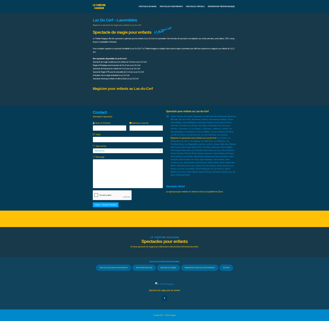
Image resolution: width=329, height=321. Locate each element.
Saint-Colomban (221, 156)
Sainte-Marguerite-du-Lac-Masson (210, 169)
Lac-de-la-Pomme (178, 135)
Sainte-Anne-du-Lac (225, 166)
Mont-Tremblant (204, 147)
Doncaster (202, 122)
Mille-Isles (224, 144)
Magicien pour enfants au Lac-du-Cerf (123, 88)
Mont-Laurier (176, 147)
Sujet (97, 134)
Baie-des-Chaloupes (218, 116)
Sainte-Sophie (192, 172)
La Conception (195, 129)
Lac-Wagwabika (191, 144)
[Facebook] (164, 298)
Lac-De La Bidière (202, 132)
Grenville (174, 126)
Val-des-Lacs (226, 172)
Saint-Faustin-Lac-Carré (189, 159)
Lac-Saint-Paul (207, 141)
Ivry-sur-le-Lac (224, 126)
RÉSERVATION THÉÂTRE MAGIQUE (221, 6)
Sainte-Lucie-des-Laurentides (183, 169)
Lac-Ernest (221, 138)
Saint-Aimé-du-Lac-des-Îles (182, 156)
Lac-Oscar (185, 141)
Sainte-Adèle (213, 163)
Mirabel (233, 144)
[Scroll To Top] (324, 318)
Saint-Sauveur (201, 163)
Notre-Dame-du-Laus (212, 150)
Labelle (225, 129)
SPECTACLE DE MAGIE (147, 6)
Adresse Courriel (140, 123)
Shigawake (197, 116)
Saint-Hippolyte (206, 159)
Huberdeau (212, 126)
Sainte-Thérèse (205, 172)
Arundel (206, 116)
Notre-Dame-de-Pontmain (192, 150)
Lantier (209, 144)
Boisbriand (196, 119)
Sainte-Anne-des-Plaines (206, 166)
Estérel (210, 122)
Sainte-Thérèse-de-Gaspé (181, 116)
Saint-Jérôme (218, 159)
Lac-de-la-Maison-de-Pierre (222, 132)
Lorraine (216, 144)
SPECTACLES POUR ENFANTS (171, 6)
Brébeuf (205, 119)
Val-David (216, 172)
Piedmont (230, 150)
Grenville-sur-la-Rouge (188, 126)
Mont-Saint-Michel (189, 147)
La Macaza (206, 129)
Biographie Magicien (144, 267)
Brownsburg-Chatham (218, 119)
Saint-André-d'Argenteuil (204, 156)
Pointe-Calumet (177, 153)
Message (99, 157)
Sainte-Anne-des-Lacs (186, 166)
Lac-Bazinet (189, 132)
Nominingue (175, 150)
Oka (223, 150)
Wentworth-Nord (183, 175)
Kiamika (174, 129)
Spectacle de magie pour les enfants (164, 290)
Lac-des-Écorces (193, 135)
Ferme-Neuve (219, 122)
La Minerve (216, 129)
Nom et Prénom (102, 123)
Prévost (187, 153)
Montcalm (216, 147)
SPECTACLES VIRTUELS (195, 6)
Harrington (202, 126)
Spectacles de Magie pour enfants (114, 267)
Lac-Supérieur (219, 141)
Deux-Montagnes (190, 122)
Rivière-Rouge (197, 153)
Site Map (226, 267)
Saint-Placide (189, 163)
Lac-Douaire (222, 135)
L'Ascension (183, 129)
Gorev (228, 122)
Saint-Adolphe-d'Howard (224, 153)
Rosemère (208, 153)
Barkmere (232, 116)
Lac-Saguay (195, 141)
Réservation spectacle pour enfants (200, 267)
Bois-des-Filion (185, 119)
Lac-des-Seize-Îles (208, 135)
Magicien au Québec (168, 267)
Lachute (201, 144)
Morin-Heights (226, 147)
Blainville (174, 119)
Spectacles (100, 146)
